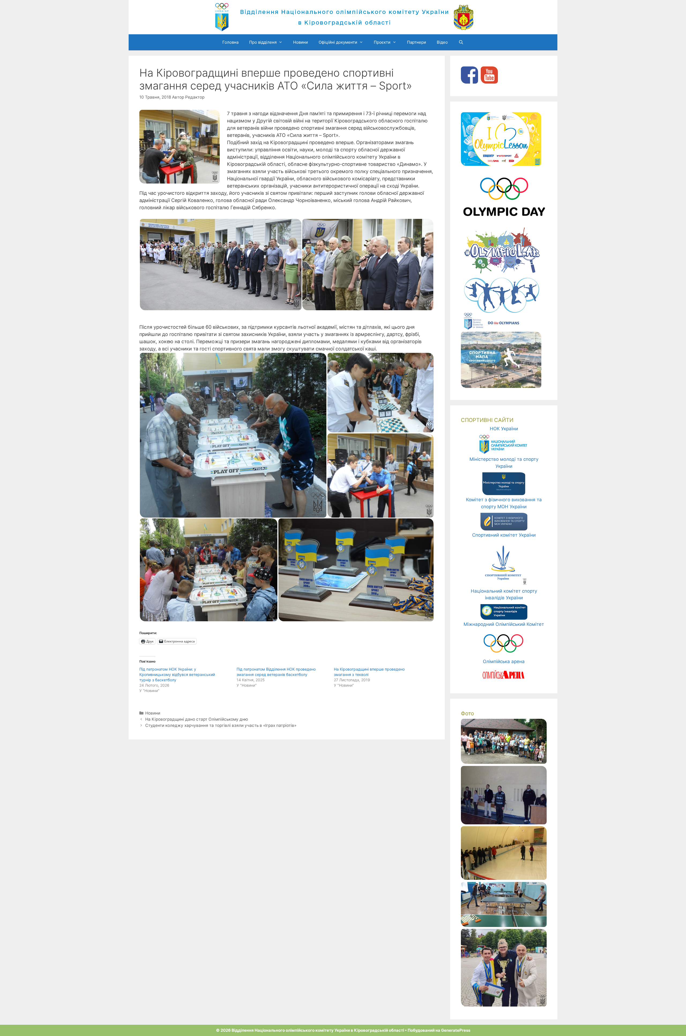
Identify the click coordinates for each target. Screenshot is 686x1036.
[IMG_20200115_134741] (504, 925)
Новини (300, 42)
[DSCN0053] (504, 878)
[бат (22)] (504, 762)
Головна (230, 42)
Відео (442, 42)
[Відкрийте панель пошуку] (461, 42)
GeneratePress (455, 1030)
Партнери (416, 42)
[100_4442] (504, 822)
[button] (220, 264)
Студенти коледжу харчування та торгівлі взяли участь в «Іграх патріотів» (220, 725)
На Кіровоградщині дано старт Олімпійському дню (196, 719)
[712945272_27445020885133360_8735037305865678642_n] (504, 1005)
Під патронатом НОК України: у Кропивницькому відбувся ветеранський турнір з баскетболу (177, 674)
